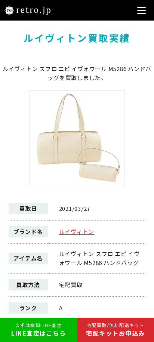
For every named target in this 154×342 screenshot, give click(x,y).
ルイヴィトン (77, 231)
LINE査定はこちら (38, 330)
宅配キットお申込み (115, 330)
